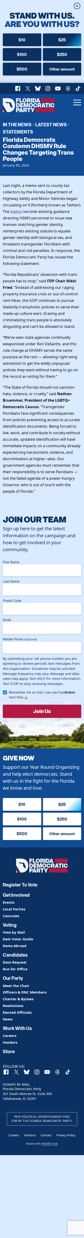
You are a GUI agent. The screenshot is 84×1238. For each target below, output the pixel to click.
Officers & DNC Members (24, 992)
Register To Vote (20, 885)
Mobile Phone (20, 639)
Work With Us (17, 1028)
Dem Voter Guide (18, 939)
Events (8, 902)
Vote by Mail (14, 932)
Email (7, 620)
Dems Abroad (14, 946)
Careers (9, 1035)
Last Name (11, 581)
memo (16, 211)
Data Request (15, 962)
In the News (17, 124)
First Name (11, 562)
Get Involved (16, 895)
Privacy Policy (65, 1135)
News (7, 1019)
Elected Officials (17, 1012)
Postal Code (12, 601)
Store (9, 1052)
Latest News (51, 124)
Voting (10, 925)
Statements (18, 131)
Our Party (13, 978)
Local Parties (14, 909)
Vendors (10, 1042)
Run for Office (15, 969)
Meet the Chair (16, 986)
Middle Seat (50, 1143)
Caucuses (11, 916)
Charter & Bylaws (18, 999)
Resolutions (13, 1005)
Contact (46, 1135)
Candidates (15, 955)
